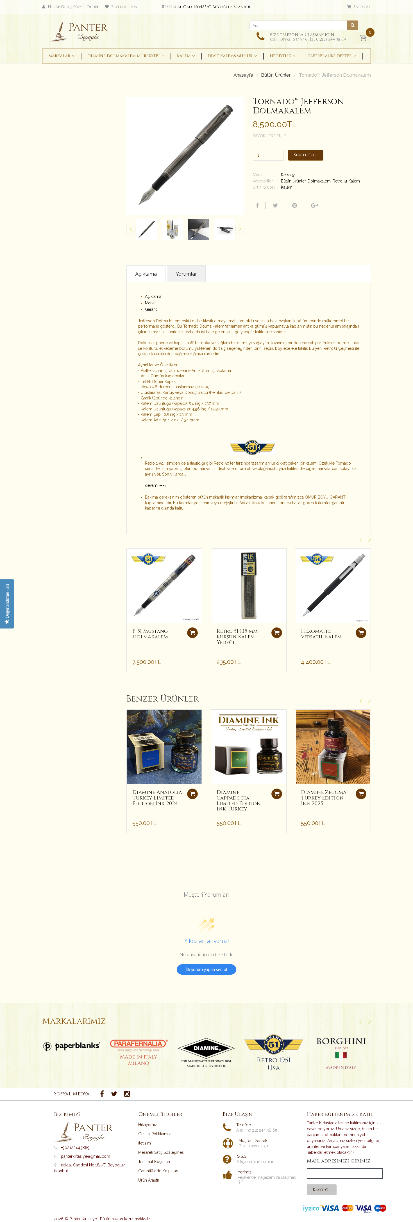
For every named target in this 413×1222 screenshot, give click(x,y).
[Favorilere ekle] (131, 555)
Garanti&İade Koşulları (158, 1171)
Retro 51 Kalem (346, 181)
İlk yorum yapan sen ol (206, 969)
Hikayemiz (147, 1124)
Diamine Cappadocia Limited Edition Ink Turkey (239, 800)
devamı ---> (156, 485)
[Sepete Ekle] (192, 632)
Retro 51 (288, 175)
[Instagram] (127, 1094)
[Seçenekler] (192, 794)
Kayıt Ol (322, 1190)
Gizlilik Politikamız (154, 1134)
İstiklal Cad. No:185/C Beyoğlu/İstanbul (208, 7)
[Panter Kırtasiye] (80, 30)
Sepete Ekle (305, 155)
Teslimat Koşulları (154, 1161)
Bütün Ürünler (276, 75)
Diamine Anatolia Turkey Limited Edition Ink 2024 (157, 798)
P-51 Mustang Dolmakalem (150, 634)
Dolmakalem (319, 181)
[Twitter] (275, 205)
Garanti (151, 309)
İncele (71, 1047)
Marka (150, 303)
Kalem (286, 187)
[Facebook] (256, 205)
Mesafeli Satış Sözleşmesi (161, 1152)
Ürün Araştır (148, 1180)
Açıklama (153, 296)
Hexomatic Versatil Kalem (321, 634)
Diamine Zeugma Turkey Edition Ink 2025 (323, 798)
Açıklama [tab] (146, 274)
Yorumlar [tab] (186, 274)
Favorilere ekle (269, 136)
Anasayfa (243, 75)
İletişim (144, 1143)
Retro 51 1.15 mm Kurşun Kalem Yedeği (237, 637)
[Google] (314, 205)
